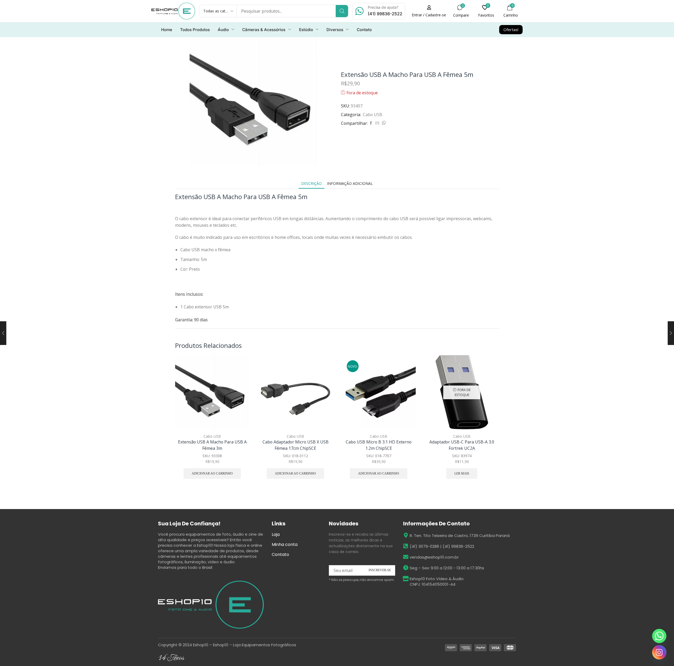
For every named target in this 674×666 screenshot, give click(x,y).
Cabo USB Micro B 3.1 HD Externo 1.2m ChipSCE (379, 445)
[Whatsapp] (659, 636)
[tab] (311, 183)
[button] (429, 11)
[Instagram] (659, 652)
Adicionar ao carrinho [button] (239, 406)
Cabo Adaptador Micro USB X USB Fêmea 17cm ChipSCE (295, 445)
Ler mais (461, 473)
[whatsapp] (383, 123)
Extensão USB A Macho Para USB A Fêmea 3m (212, 445)
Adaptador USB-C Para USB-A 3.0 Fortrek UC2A (461, 445)
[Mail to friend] (377, 123)
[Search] (342, 11)
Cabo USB (372, 114)
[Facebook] (371, 123)
